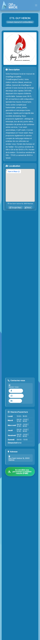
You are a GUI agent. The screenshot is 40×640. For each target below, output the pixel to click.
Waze (29, 207)
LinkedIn (16, 401)
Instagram (17, 396)
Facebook (17, 391)
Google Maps (16, 207)
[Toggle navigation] (36, 5)
